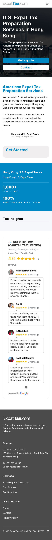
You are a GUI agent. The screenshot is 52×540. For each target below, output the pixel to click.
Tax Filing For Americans (16, 482)
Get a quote (26, 60)
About (6, 508)
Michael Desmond (26, 270)
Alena (19, 304)
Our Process (9, 487)
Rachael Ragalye (25, 358)
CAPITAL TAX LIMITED (14, 449)
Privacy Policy (10, 517)
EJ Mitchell (22, 331)
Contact (26, 67)
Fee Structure (10, 492)
